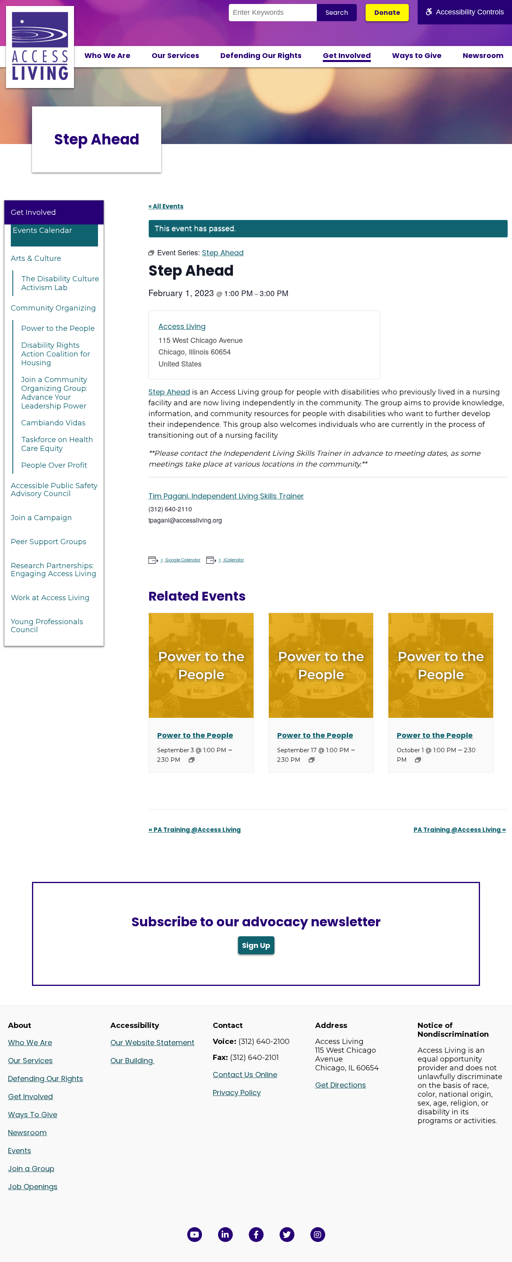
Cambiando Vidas (53, 423)
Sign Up (256, 945)
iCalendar (234, 560)
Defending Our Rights (261, 55)
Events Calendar (42, 230)
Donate (387, 12)
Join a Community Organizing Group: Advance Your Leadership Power (54, 393)
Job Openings (33, 1187)
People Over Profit (54, 465)
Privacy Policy (237, 1093)
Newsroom (483, 55)
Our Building (132, 1061)
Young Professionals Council (47, 625)
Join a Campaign (41, 517)
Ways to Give (417, 55)
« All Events (166, 206)
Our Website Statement (152, 1043)
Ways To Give (32, 1115)
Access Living (182, 326)
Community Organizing (53, 308)
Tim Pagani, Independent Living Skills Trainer (226, 496)
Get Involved (347, 55)
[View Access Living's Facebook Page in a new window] (256, 1234)
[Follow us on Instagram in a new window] (317, 1234)
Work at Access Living (50, 597)
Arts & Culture (36, 258)
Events (19, 1151)
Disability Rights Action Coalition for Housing (55, 354)
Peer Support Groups (48, 541)
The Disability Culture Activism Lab (60, 283)
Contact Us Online (245, 1075)
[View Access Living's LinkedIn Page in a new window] (225, 1234)
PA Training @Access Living (194, 829)
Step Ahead (169, 392)
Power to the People (58, 328)
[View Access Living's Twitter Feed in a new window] (287, 1234)
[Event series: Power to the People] (191, 759)
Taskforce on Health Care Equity (57, 444)
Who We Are (107, 55)
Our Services (175, 55)
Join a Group (31, 1169)
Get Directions (340, 1085)
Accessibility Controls (470, 12)
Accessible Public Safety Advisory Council (54, 489)
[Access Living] (40, 77)
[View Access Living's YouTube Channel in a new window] (194, 1234)
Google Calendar (183, 560)
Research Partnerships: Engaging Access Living (53, 569)
